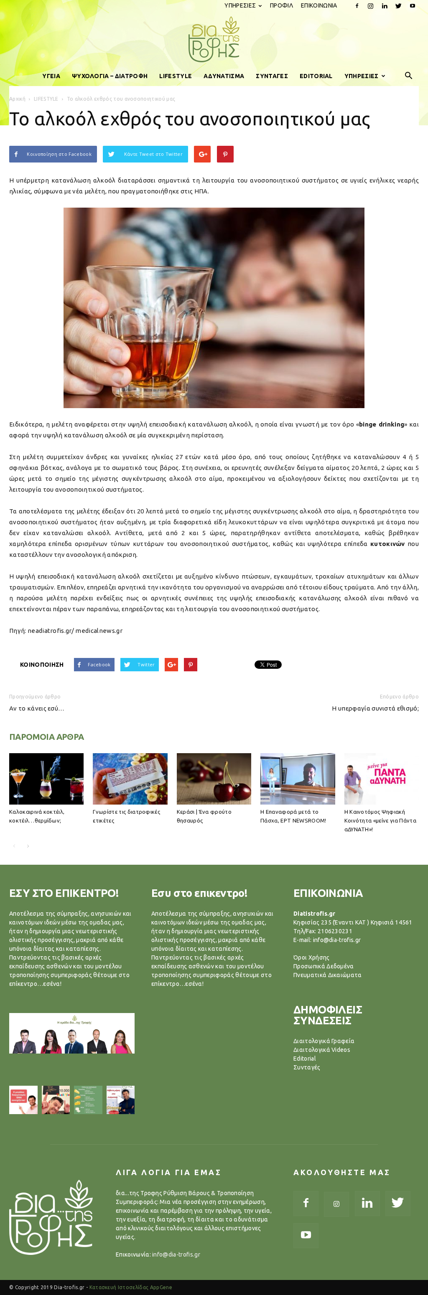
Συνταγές (307, 1067)
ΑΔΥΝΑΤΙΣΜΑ (224, 76)
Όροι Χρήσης (311, 957)
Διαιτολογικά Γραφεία (323, 1041)
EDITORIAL (316, 76)
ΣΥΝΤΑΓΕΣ (272, 76)
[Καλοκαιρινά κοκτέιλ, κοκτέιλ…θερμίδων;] (46, 779)
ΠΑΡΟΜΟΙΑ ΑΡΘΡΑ (46, 736)
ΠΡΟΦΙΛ (281, 5)
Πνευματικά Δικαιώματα (327, 975)
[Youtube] (412, 6)
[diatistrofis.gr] (214, 39)
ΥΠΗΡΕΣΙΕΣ (240, 5)
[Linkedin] (384, 6)
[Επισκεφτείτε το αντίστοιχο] (23, 1100)
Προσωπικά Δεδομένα (323, 966)
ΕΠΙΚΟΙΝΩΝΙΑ (319, 5)
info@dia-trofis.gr (176, 1254)
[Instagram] (370, 6)
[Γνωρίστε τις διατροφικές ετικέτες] (130, 779)
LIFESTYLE (175, 76)
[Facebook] (357, 6)
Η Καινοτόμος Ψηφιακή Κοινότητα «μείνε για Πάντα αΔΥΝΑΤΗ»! (380, 820)
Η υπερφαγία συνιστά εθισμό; (375, 708)
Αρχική (17, 99)
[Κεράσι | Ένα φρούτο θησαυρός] (214, 779)
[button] (409, 76)
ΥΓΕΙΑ (51, 76)
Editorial (304, 1058)
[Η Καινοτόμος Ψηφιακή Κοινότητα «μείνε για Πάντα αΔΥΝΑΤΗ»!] (381, 779)
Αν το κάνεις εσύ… (36, 708)
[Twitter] (398, 6)
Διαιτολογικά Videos (321, 1049)
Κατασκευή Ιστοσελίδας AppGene (130, 1287)
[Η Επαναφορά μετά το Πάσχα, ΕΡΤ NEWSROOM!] (297, 779)
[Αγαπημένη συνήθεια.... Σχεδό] (88, 1100)
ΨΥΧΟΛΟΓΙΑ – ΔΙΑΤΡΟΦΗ (110, 76)
